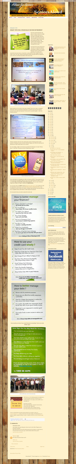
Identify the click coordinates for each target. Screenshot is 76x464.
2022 (50, 119)
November (52, 138)
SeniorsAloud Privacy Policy (15, 453)
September (52, 141)
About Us (10, 17)
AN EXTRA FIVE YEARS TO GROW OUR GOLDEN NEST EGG (58, 165)
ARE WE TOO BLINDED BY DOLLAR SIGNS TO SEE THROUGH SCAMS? (59, 59)
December (52, 137)
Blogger (48, 456)
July (51, 145)
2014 (50, 132)
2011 (50, 189)
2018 (50, 125)
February (52, 185)
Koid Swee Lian (31, 420)
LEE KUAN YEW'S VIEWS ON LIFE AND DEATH (59, 77)
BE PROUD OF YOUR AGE (55, 148)
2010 (50, 190)
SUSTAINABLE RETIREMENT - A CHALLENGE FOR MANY (56, 153)
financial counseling (25, 420)
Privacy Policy (41, 17)
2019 (50, 124)
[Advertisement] (31, 22)
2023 (50, 117)
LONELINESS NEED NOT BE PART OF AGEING (59, 95)
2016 (50, 129)
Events (15, 17)
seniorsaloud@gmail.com (14, 413)
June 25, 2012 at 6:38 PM (17, 441)
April (51, 182)
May (51, 180)
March (51, 183)
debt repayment (18, 420)
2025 (50, 114)
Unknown (15, 435)
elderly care (15, 439)
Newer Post (12, 446)
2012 (50, 135)
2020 (50, 122)
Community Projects (21, 17)
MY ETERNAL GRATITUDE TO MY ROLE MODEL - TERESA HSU (60, 101)
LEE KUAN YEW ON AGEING (59, 53)
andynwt (40, 456)
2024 (50, 116)
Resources (28, 17)
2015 (50, 130)
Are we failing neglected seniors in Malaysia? (58, 65)
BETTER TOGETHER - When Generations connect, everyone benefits (60, 83)
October (52, 140)
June (51, 146)
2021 (50, 121)
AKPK (14, 420)
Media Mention (34, 17)
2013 (50, 134)
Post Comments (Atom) (19, 448)
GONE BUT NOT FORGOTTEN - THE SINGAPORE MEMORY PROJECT (57, 173)
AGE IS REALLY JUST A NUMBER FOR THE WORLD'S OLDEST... (57, 160)
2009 (50, 192)
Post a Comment (15, 443)
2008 (50, 193)
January (52, 186)
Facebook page (40, 415)
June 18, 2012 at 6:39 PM (17, 432)
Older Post (42, 446)
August (51, 143)
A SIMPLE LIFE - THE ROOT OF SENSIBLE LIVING (56, 175)
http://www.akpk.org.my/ (31, 185)
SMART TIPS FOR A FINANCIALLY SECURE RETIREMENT (56, 162)
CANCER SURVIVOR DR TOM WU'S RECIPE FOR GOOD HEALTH (60, 48)
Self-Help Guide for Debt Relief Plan (32, 186)
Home (27, 446)
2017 (50, 127)
